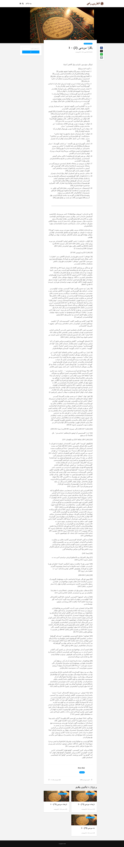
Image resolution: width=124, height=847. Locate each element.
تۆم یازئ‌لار (82, 772)
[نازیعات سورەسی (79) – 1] (56, 796)
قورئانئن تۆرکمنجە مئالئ (88, 43)
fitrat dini (90, 52)
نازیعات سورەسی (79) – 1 (58, 804)
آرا (30, 51)
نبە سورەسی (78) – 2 (88, 828)
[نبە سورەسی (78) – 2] (84, 820)
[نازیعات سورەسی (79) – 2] (84, 796)
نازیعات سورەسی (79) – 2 (86, 804)
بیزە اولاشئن (28, 3)
